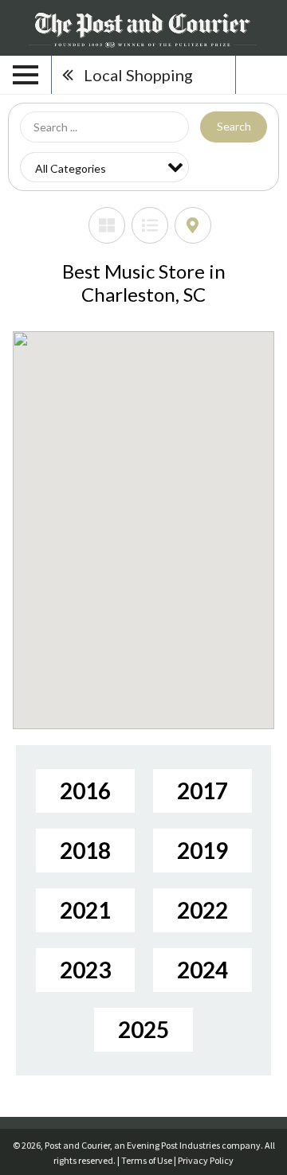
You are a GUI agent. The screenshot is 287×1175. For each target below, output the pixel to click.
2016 (85, 790)
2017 (202, 790)
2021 (85, 909)
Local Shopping (138, 74)
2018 (85, 850)
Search (234, 126)
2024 (202, 969)
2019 (202, 850)
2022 (202, 909)
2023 (85, 969)
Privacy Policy (206, 1160)
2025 (143, 1029)
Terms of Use (146, 1160)
